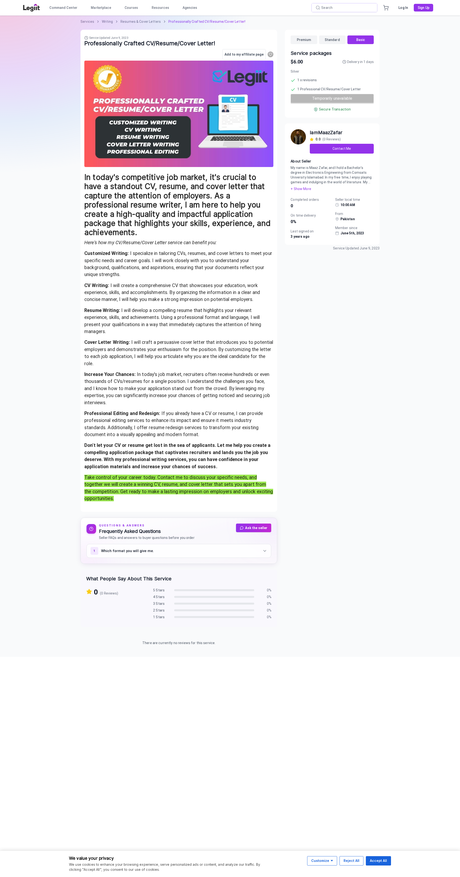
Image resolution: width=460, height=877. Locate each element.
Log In (403, 8)
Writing (107, 21)
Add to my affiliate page (244, 54)
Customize (320, 861)
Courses (131, 8)
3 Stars (159, 604)
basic (360, 40)
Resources (160, 8)
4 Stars (159, 597)
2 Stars (159, 610)
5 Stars (159, 590)
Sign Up (423, 8)
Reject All (351, 861)
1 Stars (159, 617)
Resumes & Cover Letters (141, 21)
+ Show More (301, 189)
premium (304, 40)
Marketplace (101, 8)
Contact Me (342, 148)
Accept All (378, 861)
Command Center (63, 8)
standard (332, 40)
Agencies (190, 8)
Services (87, 21)
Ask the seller (256, 528)
